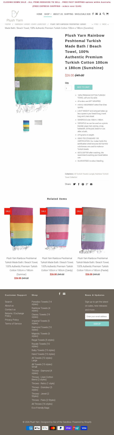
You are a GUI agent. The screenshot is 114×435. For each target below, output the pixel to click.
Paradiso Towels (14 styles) (42, 303)
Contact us (10, 309)
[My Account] (100, 14)
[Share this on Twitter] (74, 184)
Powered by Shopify (81, 422)
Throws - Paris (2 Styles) (43, 400)
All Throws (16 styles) (42, 404)
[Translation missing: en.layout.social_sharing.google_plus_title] (86, 184)
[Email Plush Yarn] (97, 14)
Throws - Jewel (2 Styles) (40, 394)
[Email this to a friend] (90, 184)
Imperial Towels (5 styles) (41, 322)
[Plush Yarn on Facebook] (93, 14)
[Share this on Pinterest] (82, 184)
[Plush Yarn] (14, 16)
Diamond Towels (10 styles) (42, 328)
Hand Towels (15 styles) (43, 354)
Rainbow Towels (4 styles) (41, 309)
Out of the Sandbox (62, 422)
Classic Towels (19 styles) (41, 315)
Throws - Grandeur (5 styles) (42, 388)
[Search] (104, 14)
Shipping (68, 14)
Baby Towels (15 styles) (43, 350)
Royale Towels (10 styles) (41, 345)
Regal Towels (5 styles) (43, 340)
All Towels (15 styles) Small (42, 365)
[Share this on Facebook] (78, 184)
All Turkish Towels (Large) (84, 174)
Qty (67, 83)
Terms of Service (13, 323)
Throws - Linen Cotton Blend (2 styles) (42, 378)
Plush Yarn (35, 422)
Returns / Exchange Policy (14, 314)
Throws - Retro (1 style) (43, 383)
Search (8, 301)
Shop (47, 14)
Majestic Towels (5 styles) (41, 334)
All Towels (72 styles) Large (42, 359)
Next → (105, 24)
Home (39, 14)
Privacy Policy (12, 319)
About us (58, 14)
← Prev (94, 24)
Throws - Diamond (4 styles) (42, 372)
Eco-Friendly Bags (40, 407)
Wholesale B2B (83, 14)
